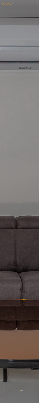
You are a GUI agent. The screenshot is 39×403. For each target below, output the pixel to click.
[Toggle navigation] (37, 3)
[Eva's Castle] (8, 3)
